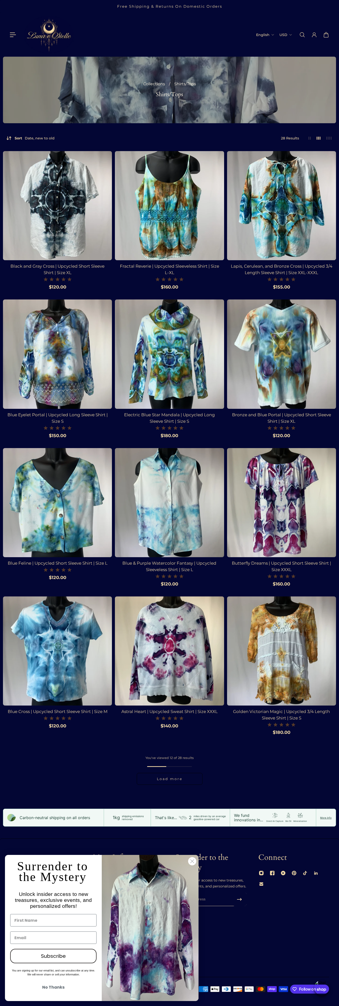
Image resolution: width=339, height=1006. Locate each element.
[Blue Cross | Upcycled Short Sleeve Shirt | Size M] (57, 651)
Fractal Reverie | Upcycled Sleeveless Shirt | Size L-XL (169, 269)
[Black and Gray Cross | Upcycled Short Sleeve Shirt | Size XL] (57, 205)
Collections (154, 84)
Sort (35, 138)
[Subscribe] (239, 899)
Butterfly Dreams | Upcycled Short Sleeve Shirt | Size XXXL (281, 566)
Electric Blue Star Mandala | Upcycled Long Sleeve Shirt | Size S (169, 418)
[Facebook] (272, 873)
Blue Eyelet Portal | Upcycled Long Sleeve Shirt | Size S (57, 418)
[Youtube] (283, 873)
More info (326, 817)
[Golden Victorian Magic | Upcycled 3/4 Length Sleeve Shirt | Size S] (281, 651)
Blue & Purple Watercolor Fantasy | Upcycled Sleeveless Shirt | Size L (169, 566)
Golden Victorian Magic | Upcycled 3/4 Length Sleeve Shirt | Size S (281, 714)
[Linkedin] (315, 873)
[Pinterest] (294, 873)
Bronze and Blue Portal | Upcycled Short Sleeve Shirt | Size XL (281, 418)
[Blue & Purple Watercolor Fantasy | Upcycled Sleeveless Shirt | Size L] (169, 502)
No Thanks (53, 987)
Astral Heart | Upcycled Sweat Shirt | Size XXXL (169, 711)
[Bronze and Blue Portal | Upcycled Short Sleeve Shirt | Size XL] (281, 354)
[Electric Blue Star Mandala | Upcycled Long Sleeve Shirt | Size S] (169, 354)
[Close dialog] (192, 861)
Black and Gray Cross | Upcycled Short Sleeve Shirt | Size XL (57, 269)
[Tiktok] (305, 873)
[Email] (261, 884)
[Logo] (49, 35)
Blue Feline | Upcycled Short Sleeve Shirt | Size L (57, 563)
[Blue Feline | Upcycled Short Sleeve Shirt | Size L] (57, 502)
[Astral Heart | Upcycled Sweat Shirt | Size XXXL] (169, 651)
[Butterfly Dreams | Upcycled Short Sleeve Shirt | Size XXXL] (281, 502)
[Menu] (13, 35)
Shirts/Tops (185, 84)
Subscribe (53, 956)
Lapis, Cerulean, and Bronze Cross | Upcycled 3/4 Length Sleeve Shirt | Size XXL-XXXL (281, 269)
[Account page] (314, 34)
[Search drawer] (302, 34)
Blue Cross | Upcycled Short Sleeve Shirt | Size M (57, 711)
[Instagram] (261, 873)
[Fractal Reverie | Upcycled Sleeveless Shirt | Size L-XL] (169, 205)
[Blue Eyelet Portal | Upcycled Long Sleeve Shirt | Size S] (57, 354)
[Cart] (326, 34)
